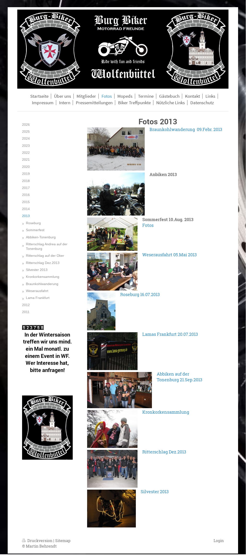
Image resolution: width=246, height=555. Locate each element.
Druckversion (39, 540)
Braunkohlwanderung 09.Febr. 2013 (186, 129)
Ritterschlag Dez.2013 (164, 452)
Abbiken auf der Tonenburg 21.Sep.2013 (179, 377)
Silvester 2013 (155, 491)
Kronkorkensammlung (165, 412)
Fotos (148, 225)
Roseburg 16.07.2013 (140, 294)
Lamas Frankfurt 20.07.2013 (170, 334)
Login (219, 540)
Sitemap (63, 540)
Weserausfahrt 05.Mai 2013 (169, 254)
